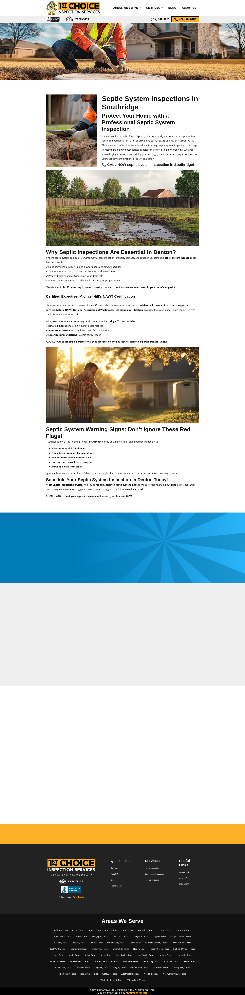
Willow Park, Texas (136, 980)
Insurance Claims (152, 880)
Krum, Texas (106, 955)
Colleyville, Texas (140, 936)
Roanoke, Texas (83, 967)
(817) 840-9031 (160, 19)
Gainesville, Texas (79, 949)
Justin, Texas (74, 955)
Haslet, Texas (139, 949)
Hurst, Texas (59, 955)
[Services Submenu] (162, 8)
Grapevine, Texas (100, 949)
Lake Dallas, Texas (124, 955)
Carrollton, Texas (120, 936)
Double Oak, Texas (115, 942)
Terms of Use (184, 878)
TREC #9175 (184, 884)
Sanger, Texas (119, 967)
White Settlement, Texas (112, 980)
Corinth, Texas (60, 942)
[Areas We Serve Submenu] (140, 8)
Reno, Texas (189, 961)
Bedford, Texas (165, 930)
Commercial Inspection (154, 874)
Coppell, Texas (159, 936)
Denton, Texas (96, 942)
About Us (189, 7)
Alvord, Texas (78, 930)
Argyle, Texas (95, 930)
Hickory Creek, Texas (159, 949)
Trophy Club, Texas (89, 973)
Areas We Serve (125, 7)
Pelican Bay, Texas (151, 961)
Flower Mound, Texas (181, 942)
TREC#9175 (75, 881)
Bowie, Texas (82, 936)
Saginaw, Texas (101, 967)
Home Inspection (152, 868)
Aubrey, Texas (111, 930)
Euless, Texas (135, 942)
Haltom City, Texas (120, 949)
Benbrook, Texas (183, 930)
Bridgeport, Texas (100, 936)
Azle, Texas (127, 930)
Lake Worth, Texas (146, 955)
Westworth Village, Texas (174, 973)
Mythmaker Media (136, 992)
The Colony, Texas (67, 973)
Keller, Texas (90, 955)
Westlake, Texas (151, 973)
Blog (172, 7)
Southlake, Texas (160, 967)
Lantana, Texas (166, 955)
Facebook (78, 897)
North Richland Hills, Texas (105, 961)
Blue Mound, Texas (63, 936)
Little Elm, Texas (57, 961)
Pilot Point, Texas (171, 961)
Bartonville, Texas (145, 930)
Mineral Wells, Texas (79, 961)
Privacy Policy (185, 872)
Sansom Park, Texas (139, 967)
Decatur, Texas (78, 942)
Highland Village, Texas (184, 949)
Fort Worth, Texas (58, 949)
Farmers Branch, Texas (156, 942)
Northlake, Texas (130, 961)
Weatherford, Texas (130, 973)
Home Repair (116, 886)
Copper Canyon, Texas (180, 936)
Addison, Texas (61, 930)
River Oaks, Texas (63, 967)
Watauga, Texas (109, 973)
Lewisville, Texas (184, 955)
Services (153, 7)
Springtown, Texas (181, 967)
